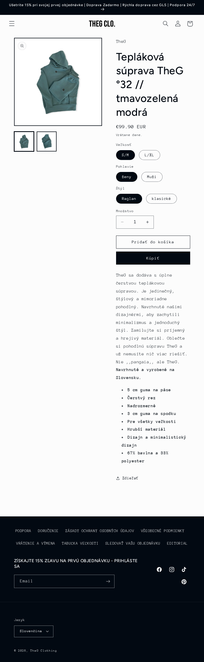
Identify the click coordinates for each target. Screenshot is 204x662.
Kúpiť (153, 258)
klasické (161, 198)
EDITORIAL (177, 543)
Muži (152, 177)
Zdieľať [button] (130, 478)
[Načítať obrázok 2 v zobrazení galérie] (47, 141)
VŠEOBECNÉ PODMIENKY (163, 531)
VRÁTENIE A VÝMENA (35, 543)
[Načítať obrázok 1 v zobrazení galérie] (24, 141)
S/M (125, 155)
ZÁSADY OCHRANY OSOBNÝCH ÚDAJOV (99, 531)
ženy (126, 177)
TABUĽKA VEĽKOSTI (80, 543)
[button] (12, 24)
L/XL (149, 155)
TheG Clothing (43, 650)
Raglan (129, 198)
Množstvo (125, 211)
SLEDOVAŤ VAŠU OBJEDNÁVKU (132, 543)
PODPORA (23, 531)
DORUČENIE (48, 531)
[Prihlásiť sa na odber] (108, 581)
